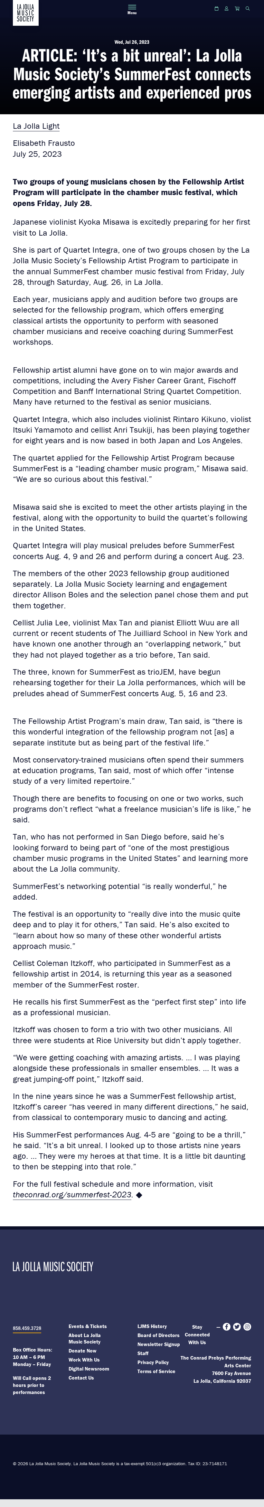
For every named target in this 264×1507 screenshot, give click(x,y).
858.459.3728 (27, 1327)
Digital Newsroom (89, 1368)
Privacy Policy (153, 1362)
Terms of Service (156, 1371)
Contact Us (81, 1377)
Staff (142, 1353)
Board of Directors (158, 1335)
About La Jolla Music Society (85, 1338)
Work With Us (84, 1359)
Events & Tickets (88, 1326)
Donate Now (83, 1350)
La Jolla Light (36, 126)
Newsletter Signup (158, 1344)
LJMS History (152, 1326)
